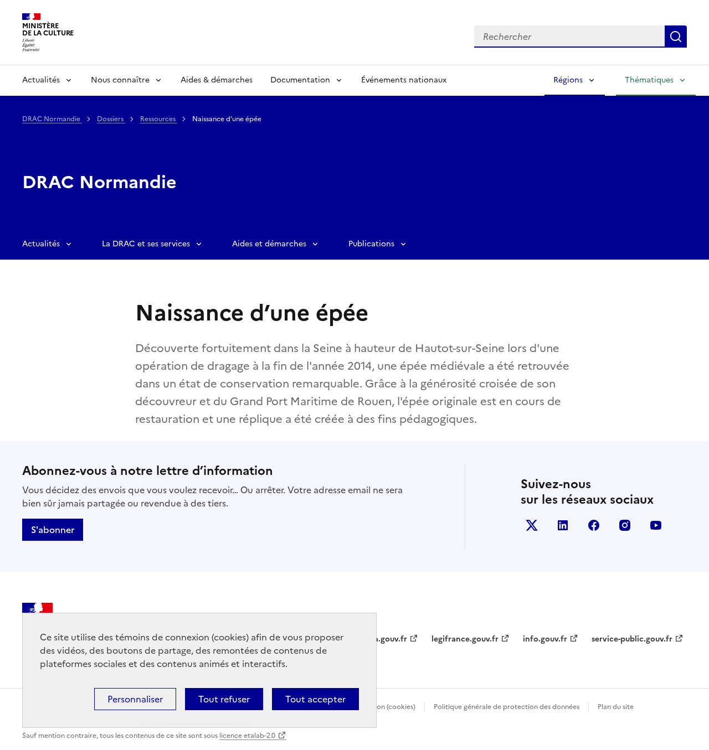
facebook (594, 525)
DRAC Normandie (52, 119)
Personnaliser (135, 699)
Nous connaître (120, 80)
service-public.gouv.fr (632, 639)
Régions (568, 80)
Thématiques (649, 80)
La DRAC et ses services (146, 244)
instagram (625, 525)
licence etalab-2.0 (247, 736)
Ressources (158, 119)
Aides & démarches (217, 80)
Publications (371, 244)
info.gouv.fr (545, 639)
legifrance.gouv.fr (465, 639)
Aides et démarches (269, 244)
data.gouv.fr (384, 639)
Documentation (300, 80)
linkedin (563, 525)
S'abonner (52, 529)
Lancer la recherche (676, 36)
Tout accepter (315, 699)
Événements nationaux (403, 80)
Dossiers (111, 119)
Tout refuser (224, 699)
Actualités (41, 80)
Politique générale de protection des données (506, 707)
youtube (656, 525)
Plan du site (616, 707)
